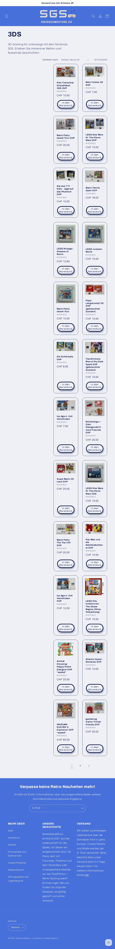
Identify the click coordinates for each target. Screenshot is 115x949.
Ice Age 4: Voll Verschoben (65, 417)
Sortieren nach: (50, 60)
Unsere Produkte (17, 863)
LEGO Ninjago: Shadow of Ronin (65, 251)
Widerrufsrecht (16, 870)
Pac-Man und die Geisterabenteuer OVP (94, 543)
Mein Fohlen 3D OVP (94, 83)
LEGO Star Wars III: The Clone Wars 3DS (94, 491)
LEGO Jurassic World (94, 250)
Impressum (14, 838)
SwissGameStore (23, 938)
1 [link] (72, 765)
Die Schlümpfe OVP (65, 357)
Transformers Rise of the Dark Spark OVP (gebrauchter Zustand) (94, 364)
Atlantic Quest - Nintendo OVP (94, 660)
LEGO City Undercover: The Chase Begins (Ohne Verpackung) (93, 606)
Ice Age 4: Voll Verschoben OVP (65, 598)
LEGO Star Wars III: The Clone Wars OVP (94, 137)
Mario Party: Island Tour (63, 310)
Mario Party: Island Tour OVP (66, 136)
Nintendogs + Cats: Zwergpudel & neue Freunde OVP (93, 427)
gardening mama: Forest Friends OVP (93, 722)
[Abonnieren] (82, 808)
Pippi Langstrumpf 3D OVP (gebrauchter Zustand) (95, 306)
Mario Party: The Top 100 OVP (64, 543)
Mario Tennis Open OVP (93, 189)
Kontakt (12, 845)
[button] (6, 16)
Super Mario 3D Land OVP (65, 480)
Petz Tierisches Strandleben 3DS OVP (65, 86)
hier (86, 875)
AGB (10, 831)
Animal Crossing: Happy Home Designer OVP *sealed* (64, 666)
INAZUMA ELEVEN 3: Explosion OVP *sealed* (65, 728)
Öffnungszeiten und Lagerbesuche (18, 879)
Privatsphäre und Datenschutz (17, 854)
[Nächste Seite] (88, 765)
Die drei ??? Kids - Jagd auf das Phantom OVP (65, 190)
